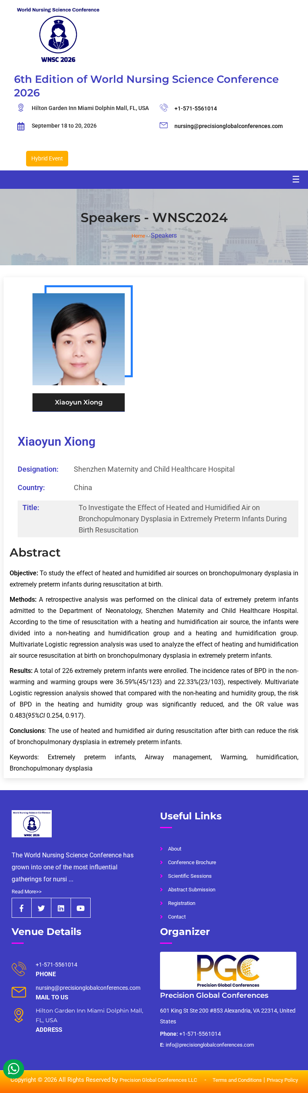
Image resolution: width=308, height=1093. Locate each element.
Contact (177, 917)
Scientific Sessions (190, 876)
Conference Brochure (192, 862)
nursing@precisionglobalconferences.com (228, 126)
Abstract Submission (191, 890)
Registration (181, 903)
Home (138, 236)
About (174, 849)
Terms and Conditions (237, 1080)
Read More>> (27, 892)
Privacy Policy (282, 1080)
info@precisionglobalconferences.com (207, 1045)
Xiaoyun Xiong (56, 441)
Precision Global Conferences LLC (159, 1080)
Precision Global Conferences (214, 995)
